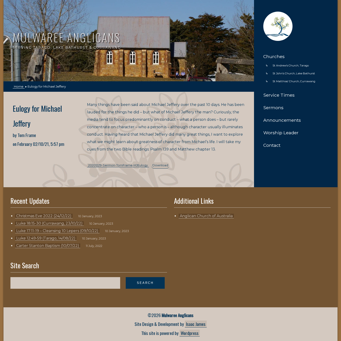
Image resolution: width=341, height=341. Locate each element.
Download (160, 165)
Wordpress (190, 333)
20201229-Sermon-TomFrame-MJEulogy (118, 165)
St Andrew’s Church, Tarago (291, 65)
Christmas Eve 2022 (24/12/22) (43, 216)
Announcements (282, 120)
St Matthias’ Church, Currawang (294, 81)
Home (292, 14)
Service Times (279, 95)
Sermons (273, 107)
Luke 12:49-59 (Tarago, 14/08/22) (45, 238)
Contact (271, 145)
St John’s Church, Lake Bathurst (294, 73)
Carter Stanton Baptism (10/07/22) (47, 245)
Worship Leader (281, 132)
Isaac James (196, 324)
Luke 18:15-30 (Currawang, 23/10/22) (49, 223)
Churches (274, 56)
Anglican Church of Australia (206, 216)
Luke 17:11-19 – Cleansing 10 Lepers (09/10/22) (57, 231)
